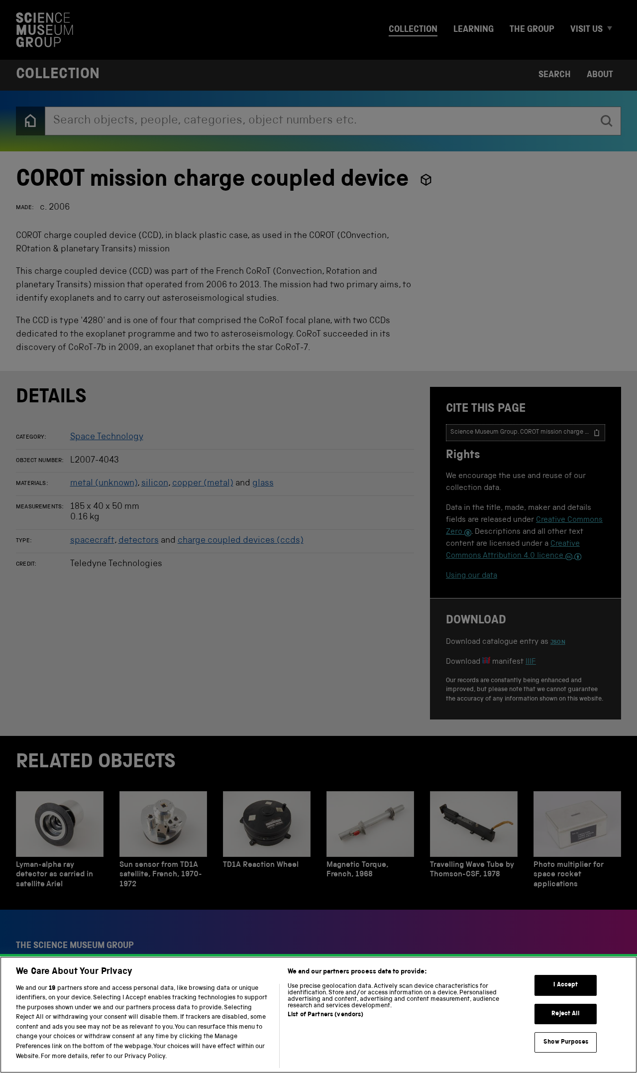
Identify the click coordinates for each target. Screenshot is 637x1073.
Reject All (565, 1014)
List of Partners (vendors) (325, 1015)
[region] (318, 1014)
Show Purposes (565, 1042)
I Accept (565, 985)
